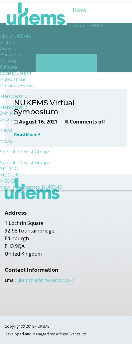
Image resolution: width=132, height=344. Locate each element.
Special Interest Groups (25, 162)
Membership (13, 107)
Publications (13, 79)
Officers (8, 67)
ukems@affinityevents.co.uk (45, 280)
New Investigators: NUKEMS (31, 187)
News (6, 141)
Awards (8, 48)
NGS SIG (9, 181)
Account (9, 119)
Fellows (8, 61)
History (7, 42)
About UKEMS (15, 36)
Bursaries (10, 55)
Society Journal (16, 73)
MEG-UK (9, 175)
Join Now (10, 113)
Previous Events (17, 85)
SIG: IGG (9, 169)
